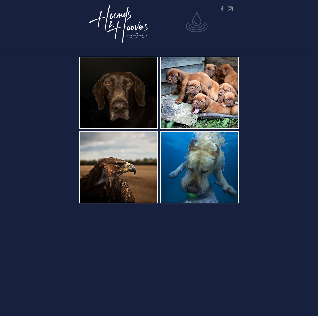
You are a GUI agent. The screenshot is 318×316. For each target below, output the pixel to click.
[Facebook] (222, 8)
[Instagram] (230, 8)
